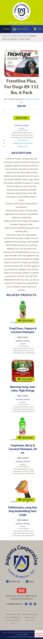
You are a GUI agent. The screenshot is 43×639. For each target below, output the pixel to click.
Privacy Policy (30, 617)
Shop (4, 35)
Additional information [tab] (22, 143)
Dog (14, 35)
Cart (39, 29)
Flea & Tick (22, 35)
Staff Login (30, 620)
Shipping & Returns (30, 614)
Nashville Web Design (18, 637)
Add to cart (21, 118)
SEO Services (31, 637)
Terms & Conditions (13, 614)
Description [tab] (23, 140)
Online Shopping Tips (13, 617)
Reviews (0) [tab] (23, 146)
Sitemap (25, 634)
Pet (9, 35)
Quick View (27, 321)
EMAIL (31, 581)
